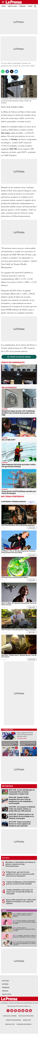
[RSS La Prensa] (30, 1010)
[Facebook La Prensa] (8, 1010)
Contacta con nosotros (13, 1020)
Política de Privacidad (26, 1016)
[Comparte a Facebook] (7, 71)
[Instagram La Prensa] (15, 1010)
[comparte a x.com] (11, 71)
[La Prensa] (9, 998)
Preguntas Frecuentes (24, 1024)
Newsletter (27, 1020)
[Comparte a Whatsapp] (3, 71)
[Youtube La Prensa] (19, 1010)
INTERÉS (5, 984)
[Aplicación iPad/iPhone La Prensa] (23, 1010)
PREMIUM (5, 987)
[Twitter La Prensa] (11, 1010)
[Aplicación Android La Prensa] (26, 1010)
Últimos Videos (23, 738)
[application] (19, 374)
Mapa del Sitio (10, 1024)
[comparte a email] (16, 71)
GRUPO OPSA (6, 994)
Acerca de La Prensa (10, 1016)
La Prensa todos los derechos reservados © (19, 1003)
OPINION (5, 991)
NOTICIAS (5, 981)
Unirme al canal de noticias (20, 357)
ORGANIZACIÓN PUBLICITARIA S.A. (19, 1006)
